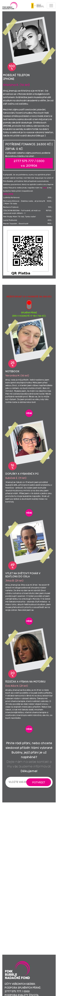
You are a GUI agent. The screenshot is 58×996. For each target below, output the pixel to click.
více (29, 413)
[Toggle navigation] (51, 5)
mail (45, 188)
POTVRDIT (38, 782)
